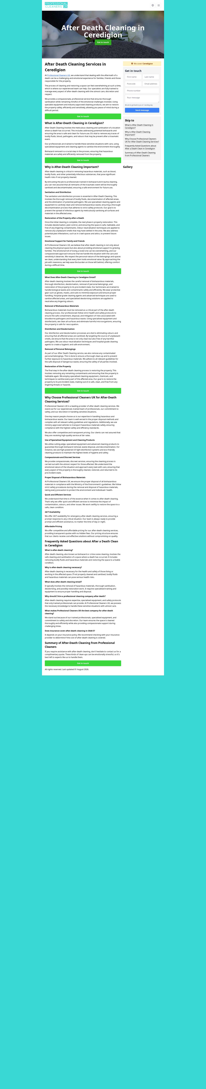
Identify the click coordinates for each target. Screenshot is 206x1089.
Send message (142, 110)
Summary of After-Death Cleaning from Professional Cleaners (140, 154)
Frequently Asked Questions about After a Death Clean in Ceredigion (140, 147)
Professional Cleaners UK (58, 75)
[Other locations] (152, 5)
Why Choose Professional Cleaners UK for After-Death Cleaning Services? (142, 140)
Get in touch (103, 42)
